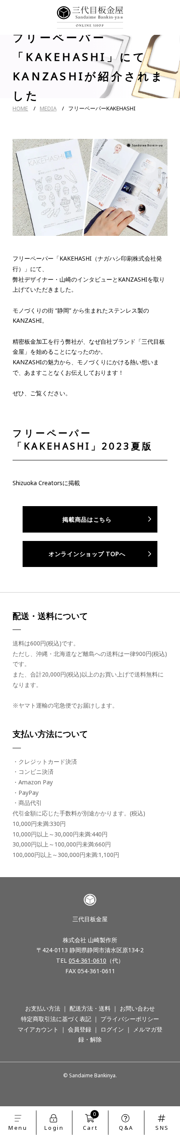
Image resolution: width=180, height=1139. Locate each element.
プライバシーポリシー (129, 1019)
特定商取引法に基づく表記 (56, 1019)
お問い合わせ (137, 1008)
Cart (90, 1120)
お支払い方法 (42, 1008)
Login (54, 1127)
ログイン (112, 1029)
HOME (20, 108)
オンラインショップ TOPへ (87, 554)
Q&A (126, 1127)
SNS (162, 1127)
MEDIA (48, 108)
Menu (17, 1127)
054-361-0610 (87, 960)
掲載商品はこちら (87, 519)
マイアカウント (38, 1029)
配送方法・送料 (90, 1008)
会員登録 (79, 1029)
